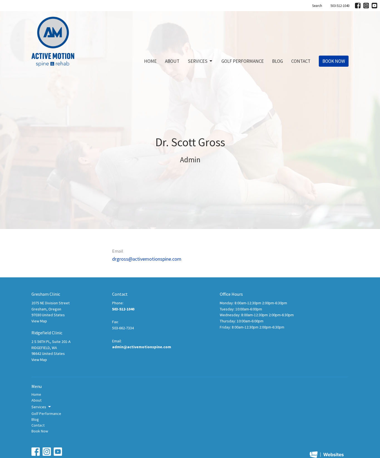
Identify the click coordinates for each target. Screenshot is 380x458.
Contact (300, 61)
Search (317, 5)
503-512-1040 (339, 5)
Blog (277, 61)
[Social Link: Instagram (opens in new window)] (366, 5)
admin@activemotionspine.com (141, 346)
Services (198, 61)
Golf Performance (242, 61)
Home (150, 61)
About (172, 61)
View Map (39, 320)
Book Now (333, 61)
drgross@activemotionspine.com (146, 259)
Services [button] (38, 406)
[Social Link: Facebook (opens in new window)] (358, 5)
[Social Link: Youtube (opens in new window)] (374, 5)
